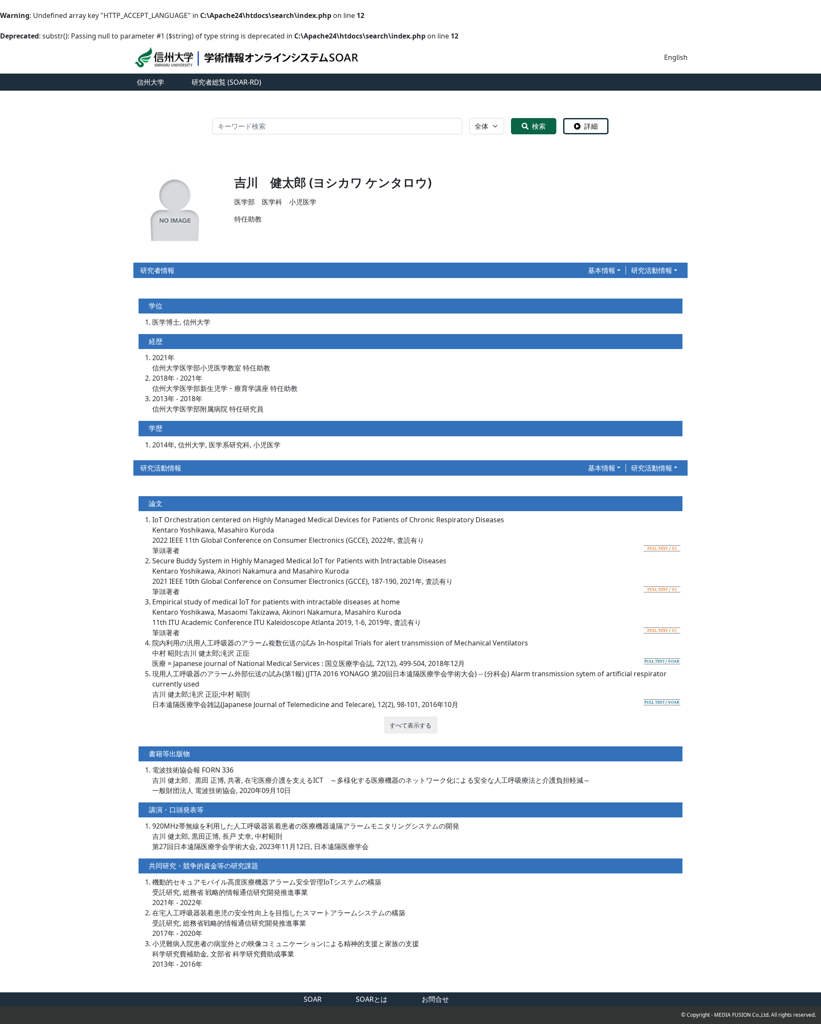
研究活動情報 (651, 270)
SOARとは (371, 999)
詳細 (591, 126)
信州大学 (150, 82)
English (676, 57)
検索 (539, 126)
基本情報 (601, 270)
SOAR (313, 999)
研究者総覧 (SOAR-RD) (226, 82)
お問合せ (435, 999)
